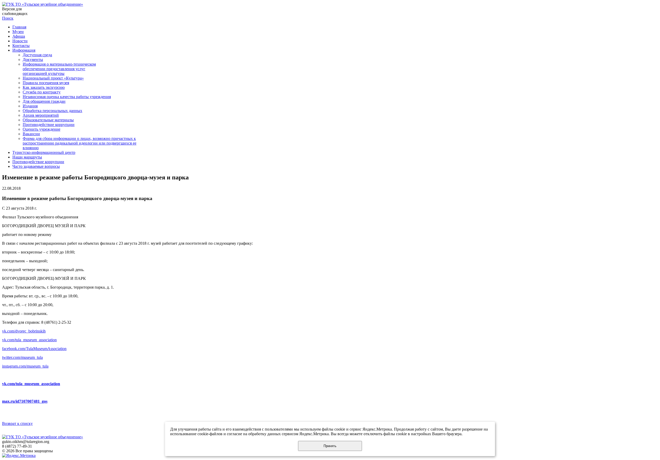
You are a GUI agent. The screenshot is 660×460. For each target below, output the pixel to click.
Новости (20, 41)
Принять (330, 446)
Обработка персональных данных (52, 110)
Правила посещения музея (46, 83)
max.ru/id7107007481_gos (24, 401)
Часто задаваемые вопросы (36, 166)
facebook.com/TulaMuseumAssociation (34, 348)
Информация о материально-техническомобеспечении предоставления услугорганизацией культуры (59, 69)
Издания (30, 106)
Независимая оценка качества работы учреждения (67, 96)
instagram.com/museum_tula (25, 366)
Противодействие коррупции (49, 124)
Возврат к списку (17, 423)
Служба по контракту (42, 92)
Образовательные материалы (48, 120)
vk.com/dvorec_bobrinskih (24, 331)
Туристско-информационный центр (43, 152)
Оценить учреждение (41, 129)
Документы (33, 59)
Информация (23, 50)
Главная (19, 27)
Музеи (18, 31)
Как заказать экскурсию (44, 87)
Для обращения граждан (44, 101)
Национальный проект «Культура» (53, 78)
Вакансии (31, 134)
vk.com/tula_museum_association (29, 340)
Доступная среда (37, 55)
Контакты (21, 45)
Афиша (18, 36)
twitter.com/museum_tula (22, 357)
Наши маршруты (27, 157)
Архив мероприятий (41, 115)
